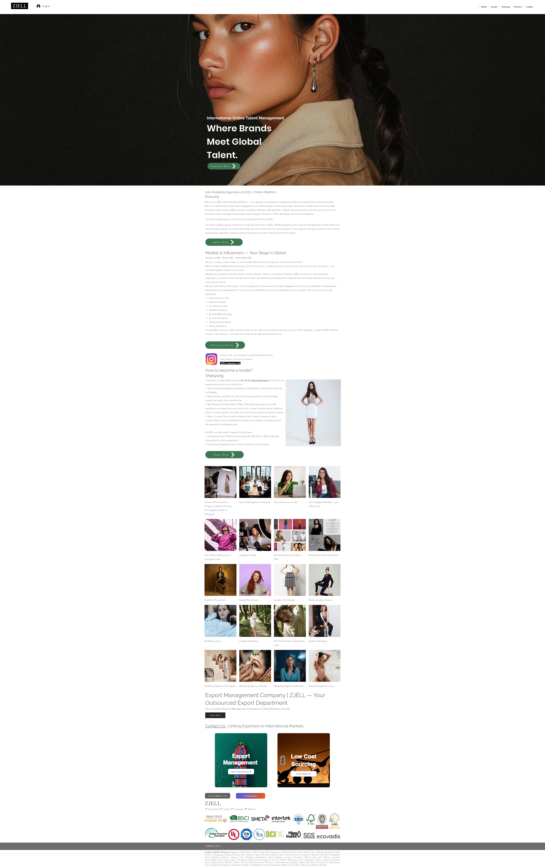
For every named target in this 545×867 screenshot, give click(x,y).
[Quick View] (220, 482)
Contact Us (215, 726)
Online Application (260, 380)
